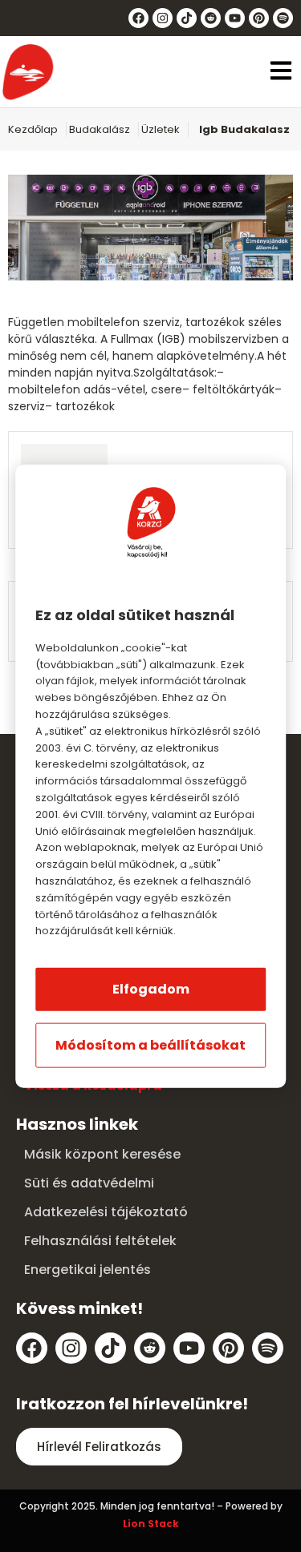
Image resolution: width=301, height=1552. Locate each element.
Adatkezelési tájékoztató (106, 1212)
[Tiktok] (187, 18)
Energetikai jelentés (87, 1269)
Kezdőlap (33, 129)
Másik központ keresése (102, 1154)
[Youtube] (235, 18)
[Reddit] (211, 18)
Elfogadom (150, 989)
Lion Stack (151, 1523)
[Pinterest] (259, 18)
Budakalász (99, 129)
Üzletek (160, 129)
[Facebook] (138, 18)
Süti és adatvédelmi (89, 1183)
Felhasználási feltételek (100, 1241)
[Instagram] (163, 18)
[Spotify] (283, 18)
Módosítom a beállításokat (150, 1045)
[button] (281, 72)
